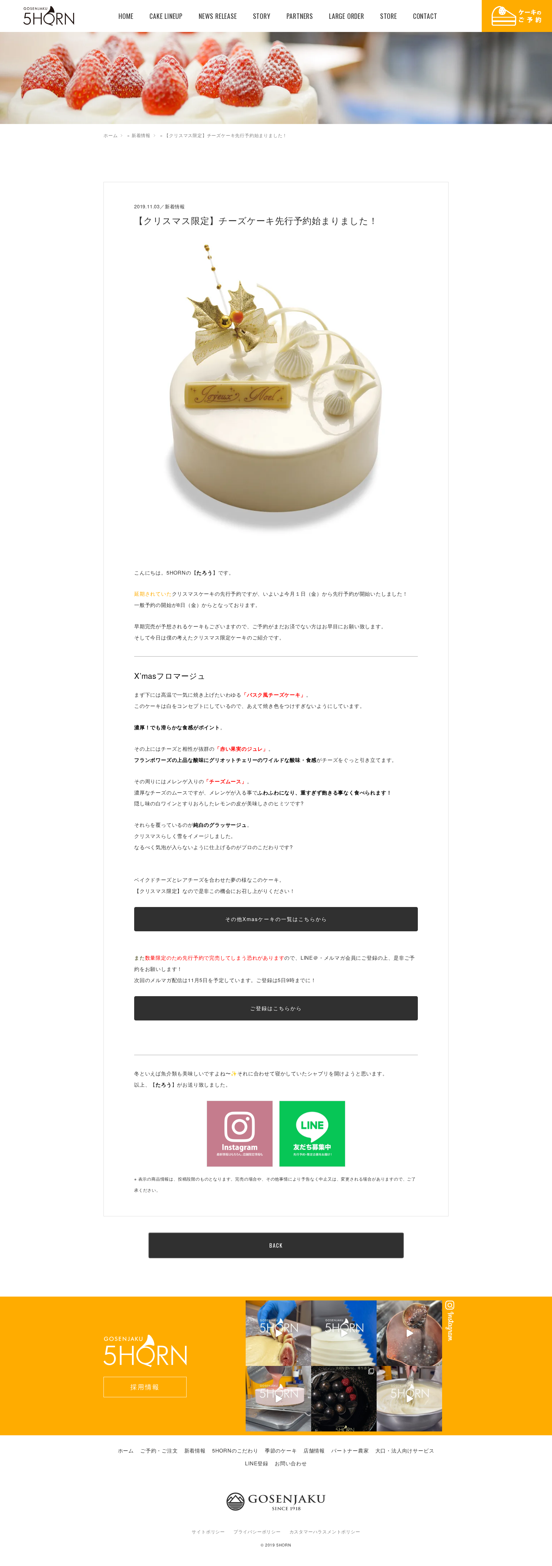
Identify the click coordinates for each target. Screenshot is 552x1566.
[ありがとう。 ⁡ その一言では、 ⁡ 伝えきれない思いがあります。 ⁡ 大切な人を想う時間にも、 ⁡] (344, 1398)
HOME (126, 16)
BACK (276, 1245)
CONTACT (425, 16)
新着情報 (141, 135)
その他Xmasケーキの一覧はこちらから (276, 919)
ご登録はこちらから (276, 1008)
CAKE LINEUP (166, 16)
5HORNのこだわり (235, 1450)
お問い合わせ (291, 1463)
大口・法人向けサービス (404, 1450)
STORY (262, 16)
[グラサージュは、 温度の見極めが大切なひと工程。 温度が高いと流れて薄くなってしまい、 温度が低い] (278, 1398)
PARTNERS (300, 16)
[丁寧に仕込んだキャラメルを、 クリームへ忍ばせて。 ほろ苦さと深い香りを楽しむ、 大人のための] (409, 1333)
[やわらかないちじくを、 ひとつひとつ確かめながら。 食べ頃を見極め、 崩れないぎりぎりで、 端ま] (278, 1333)
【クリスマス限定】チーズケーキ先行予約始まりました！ (256, 220)
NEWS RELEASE (218, 16)
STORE (388, 16)
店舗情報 (314, 1450)
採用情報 (145, 1386)
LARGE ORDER (346, 16)
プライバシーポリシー (257, 1531)
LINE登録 (256, 1463)
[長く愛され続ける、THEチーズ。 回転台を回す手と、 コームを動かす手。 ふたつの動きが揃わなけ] (344, 1333)
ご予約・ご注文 (159, 1450)
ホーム (110, 135)
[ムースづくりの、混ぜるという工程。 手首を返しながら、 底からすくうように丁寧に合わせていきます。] (409, 1398)
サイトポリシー (208, 1531)
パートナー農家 (350, 1450)
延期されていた (153, 593)
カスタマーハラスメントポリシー (324, 1531)
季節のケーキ (281, 1450)
